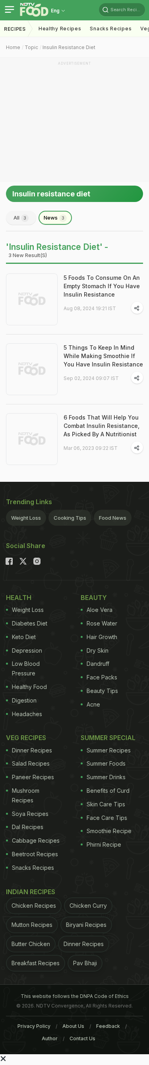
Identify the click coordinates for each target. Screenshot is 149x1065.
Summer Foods (106, 763)
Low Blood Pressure (26, 668)
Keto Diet (24, 636)
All (20, 217)
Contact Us (82, 1038)
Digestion (24, 700)
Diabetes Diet (29, 623)
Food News (112, 518)
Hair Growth (102, 636)
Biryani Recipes (86, 924)
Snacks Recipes (111, 29)
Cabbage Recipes (36, 840)
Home (13, 47)
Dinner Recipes (32, 750)
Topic (31, 47)
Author (50, 1038)
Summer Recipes (109, 750)
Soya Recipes (30, 813)
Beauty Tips (102, 690)
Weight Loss (26, 518)
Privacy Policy (33, 1026)
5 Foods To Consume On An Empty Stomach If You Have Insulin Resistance (102, 286)
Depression (27, 650)
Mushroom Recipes (25, 795)
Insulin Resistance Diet (69, 47)
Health (18, 598)
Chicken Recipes (34, 905)
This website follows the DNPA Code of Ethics (75, 996)
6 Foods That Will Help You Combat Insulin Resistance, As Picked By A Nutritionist (101, 425)
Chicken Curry (88, 905)
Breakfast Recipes (36, 963)
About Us (73, 1026)
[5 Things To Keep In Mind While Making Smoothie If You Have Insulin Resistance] (32, 369)
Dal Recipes (27, 826)
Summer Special (108, 738)
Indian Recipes (30, 892)
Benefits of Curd (108, 790)
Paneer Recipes (33, 777)
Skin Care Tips (106, 804)
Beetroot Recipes (35, 854)
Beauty (94, 598)
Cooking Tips (70, 518)
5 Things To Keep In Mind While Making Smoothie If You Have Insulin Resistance (103, 356)
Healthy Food (29, 686)
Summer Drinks (106, 777)
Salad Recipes (31, 763)
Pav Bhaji (85, 963)
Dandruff (98, 663)
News (54, 217)
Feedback (108, 1026)
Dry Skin (97, 650)
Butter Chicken (31, 943)
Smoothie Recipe (109, 830)
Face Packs (102, 677)
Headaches (27, 714)
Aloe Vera (99, 609)
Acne (93, 704)
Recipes (15, 29)
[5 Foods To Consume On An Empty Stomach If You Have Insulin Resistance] (32, 299)
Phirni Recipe (104, 844)
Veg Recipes (26, 738)
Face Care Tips (107, 817)
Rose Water (102, 623)
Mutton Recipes (32, 924)
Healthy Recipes (60, 29)
